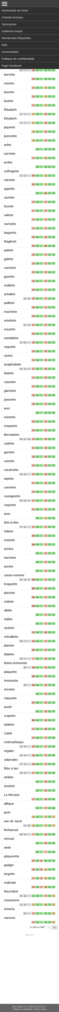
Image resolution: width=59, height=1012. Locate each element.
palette (8, 250)
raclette (9, 628)
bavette (9, 92)
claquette (10, 698)
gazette (9, 276)
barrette (9, 74)
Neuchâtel (11, 891)
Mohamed (11, 830)
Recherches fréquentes (16, 38)
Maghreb (10, 241)
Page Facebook (11, 65)
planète (9, 645)
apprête (9, 188)
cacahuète (11, 469)
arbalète (9, 294)
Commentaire (10, 51)
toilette (8, 531)
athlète (8, 777)
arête (7, 144)
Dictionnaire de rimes (15, 10)
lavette (8, 101)
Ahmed (9, 838)
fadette (9, 373)
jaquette (9, 127)
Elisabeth (10, 118)
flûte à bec (11, 768)
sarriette (9, 153)
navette (9, 83)
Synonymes (9, 24)
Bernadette (11, 434)
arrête (8, 162)
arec (7, 408)
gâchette (10, 390)
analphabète (12, 364)
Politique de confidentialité (18, 58)
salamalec (11, 759)
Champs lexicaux (12, 17)
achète (8, 549)
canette (9, 461)
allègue (9, 803)
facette (9, 206)
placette (9, 592)
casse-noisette (14, 575)
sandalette (11, 338)
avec (7, 513)
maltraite (10, 882)
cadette (9, 443)
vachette (10, 224)
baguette (10, 232)
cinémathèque (14, 742)
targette (9, 874)
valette (8, 215)
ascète (8, 566)
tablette (9, 724)
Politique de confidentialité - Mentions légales (30, 1009)
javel (7, 812)
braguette (10, 584)
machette (10, 311)
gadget (9, 865)
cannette (10, 487)
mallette (9, 285)
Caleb (8, 733)
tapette (9, 478)
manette (9, 417)
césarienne (11, 900)
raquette (10, 347)
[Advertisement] (29, 966)
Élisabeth (10, 109)
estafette (10, 320)
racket (8, 355)
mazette (9, 329)
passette (10, 399)
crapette (9, 715)
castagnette (12, 496)
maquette (10, 426)
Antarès (9, 909)
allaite (8, 610)
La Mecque (12, 794)
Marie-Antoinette (15, 663)
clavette (9, 180)
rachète (9, 197)
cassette (10, 382)
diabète (9, 654)
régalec (9, 751)
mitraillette (11, 636)
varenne (9, 917)
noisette (9, 540)
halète (8, 619)
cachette (10, 267)
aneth (8, 707)
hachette (10, 557)
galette (8, 259)
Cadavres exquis (12, 31)
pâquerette (11, 856)
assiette (9, 786)
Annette (9, 689)
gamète (9, 452)
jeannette (10, 136)
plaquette (10, 672)
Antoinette (11, 680)
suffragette (11, 171)
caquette (10, 505)
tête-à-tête (11, 522)
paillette (9, 303)
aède (7, 847)
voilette (9, 601)
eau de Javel (13, 821)
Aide (4, 45)
